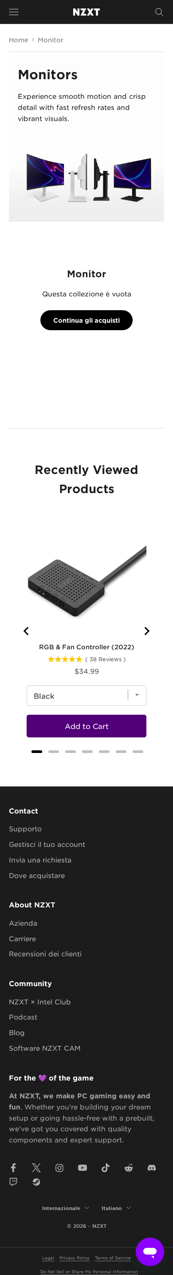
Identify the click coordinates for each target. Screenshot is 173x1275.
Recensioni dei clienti (45, 953)
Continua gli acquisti (86, 320)
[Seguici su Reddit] (128, 1167)
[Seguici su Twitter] (36, 1167)
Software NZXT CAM (45, 1048)
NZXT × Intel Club (40, 1001)
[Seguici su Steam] (36, 1182)
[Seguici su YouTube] (82, 1167)
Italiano (112, 1208)
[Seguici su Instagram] (59, 1167)
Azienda (23, 923)
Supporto (25, 828)
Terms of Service (113, 1257)
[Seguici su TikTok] (105, 1167)
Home (18, 40)
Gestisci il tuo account (47, 844)
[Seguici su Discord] (151, 1167)
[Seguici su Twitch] (13, 1182)
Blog (17, 1032)
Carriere (22, 938)
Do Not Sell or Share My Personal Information (89, 1271)
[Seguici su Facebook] (13, 1167)
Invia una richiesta (40, 859)
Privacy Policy (74, 1257)
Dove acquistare (37, 875)
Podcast (23, 1016)
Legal (48, 1257)
